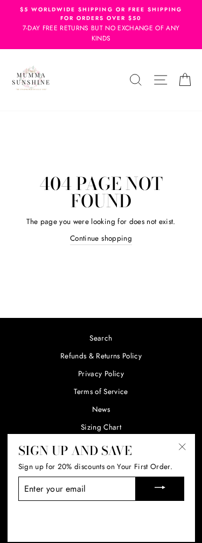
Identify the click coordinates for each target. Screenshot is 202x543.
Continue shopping (101, 238)
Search (100, 337)
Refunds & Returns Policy (101, 355)
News (101, 409)
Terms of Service (101, 391)
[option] (101, 24)
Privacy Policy (101, 373)
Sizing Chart (101, 427)
